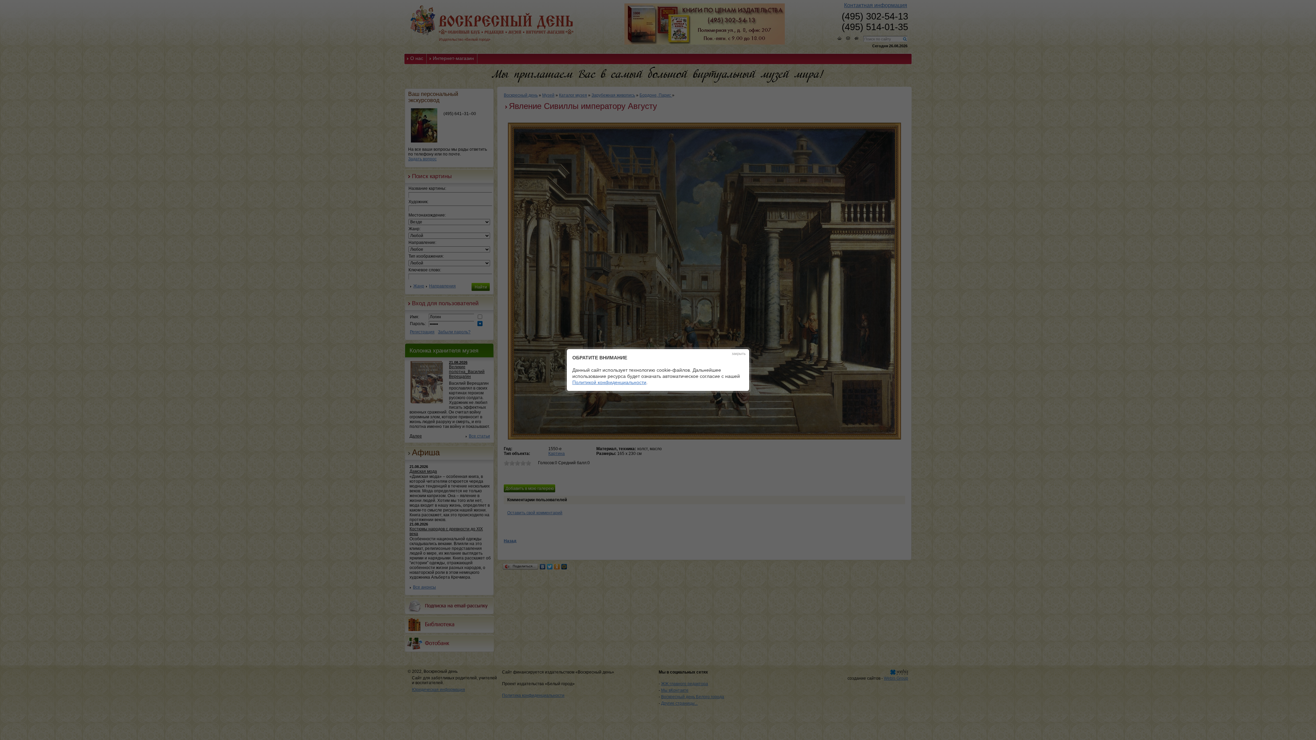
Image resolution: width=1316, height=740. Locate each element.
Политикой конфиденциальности (609, 382)
